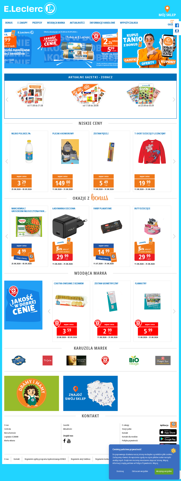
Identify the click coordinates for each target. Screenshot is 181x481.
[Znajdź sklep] (90, 393)
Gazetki (172, 24)
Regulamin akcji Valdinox (80, 459)
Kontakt (125, 432)
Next (174, 99)
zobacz (107, 77)
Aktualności (77, 23)
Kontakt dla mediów (129, 436)
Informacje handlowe (102, 23)
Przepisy (37, 23)
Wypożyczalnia (129, 23)
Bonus (9, 23)
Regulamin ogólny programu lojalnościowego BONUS (45, 459)
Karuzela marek (90, 348)
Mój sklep (167, 14)
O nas (6, 425)
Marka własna (9, 440)
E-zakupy (22, 23)
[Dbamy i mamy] (31, 393)
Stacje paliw (126, 429)
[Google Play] (168, 438)
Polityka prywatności (130, 440)
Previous (7, 99)
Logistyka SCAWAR (11, 436)
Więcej (155, 463)
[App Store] (168, 432)
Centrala (7, 429)
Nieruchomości (10, 432)
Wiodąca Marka (56, 23)
